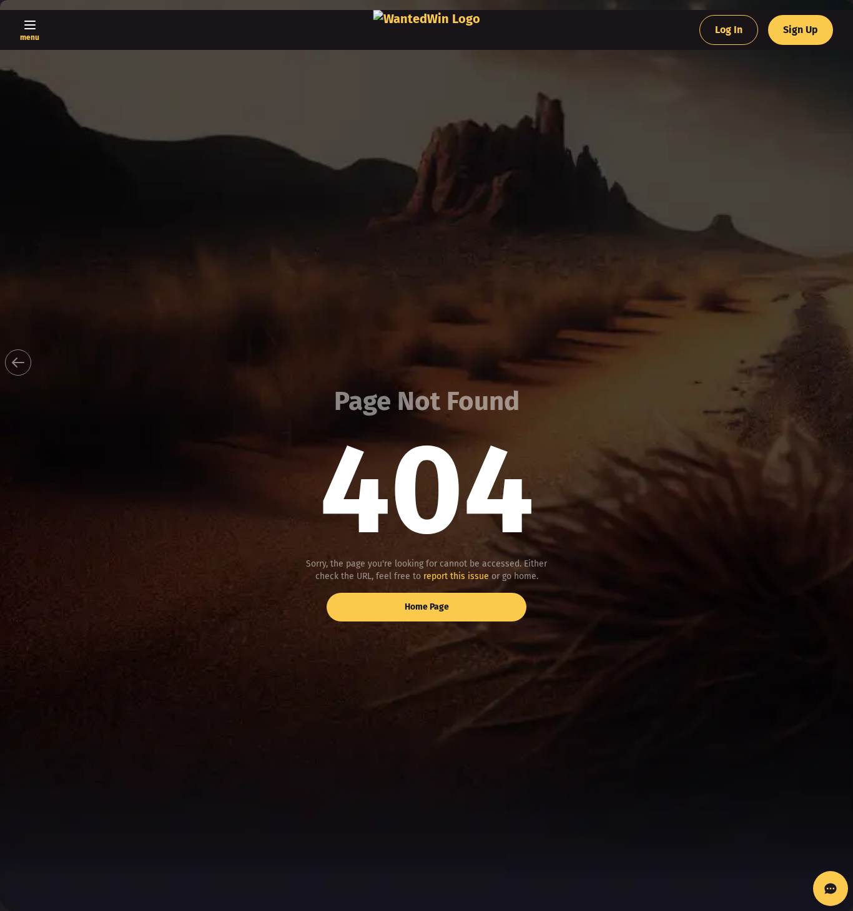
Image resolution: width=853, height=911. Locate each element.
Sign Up (800, 30)
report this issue (456, 576)
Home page (427, 607)
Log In (728, 30)
